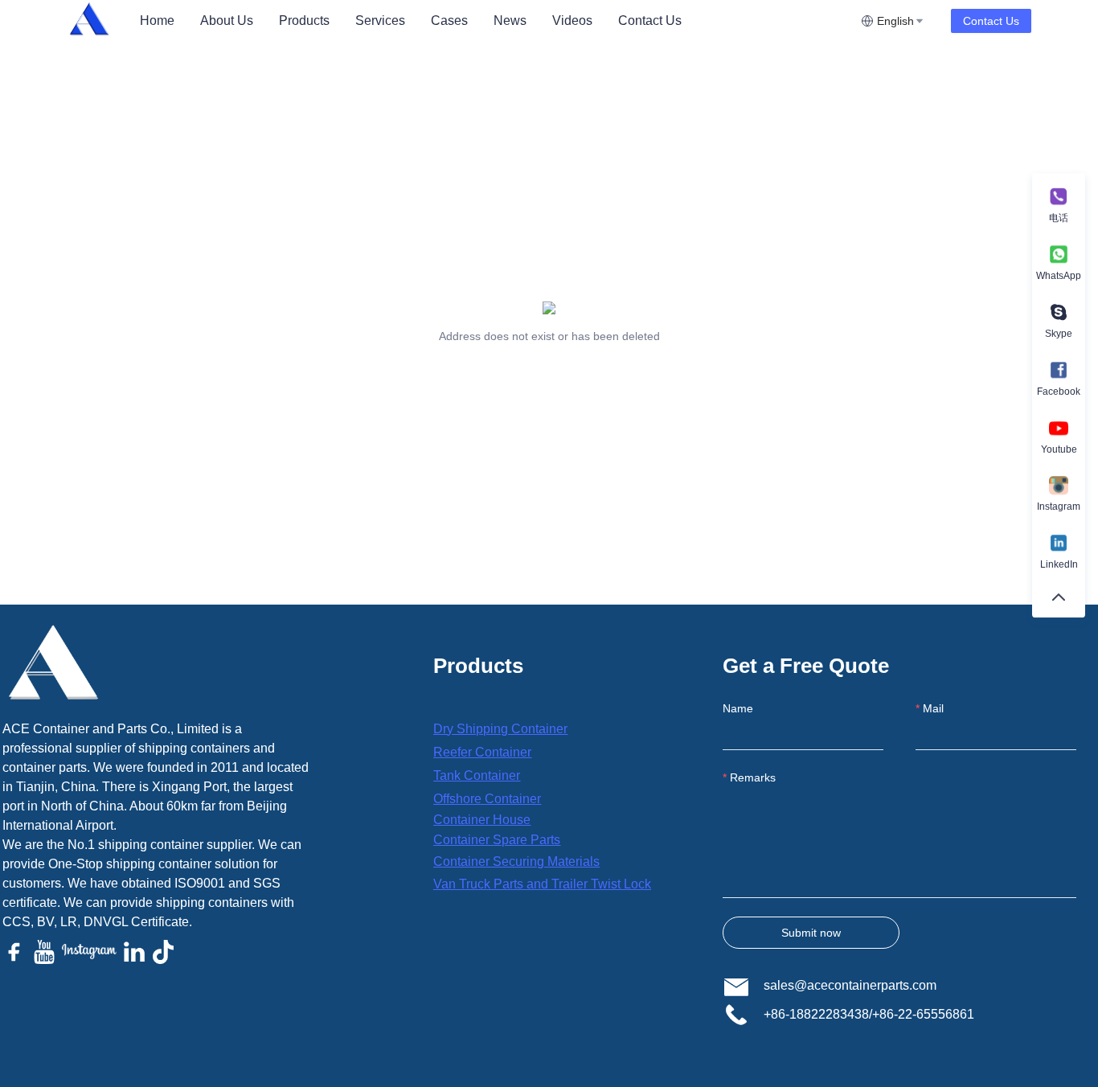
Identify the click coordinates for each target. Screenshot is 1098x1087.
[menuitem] (157, 21)
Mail (933, 708)
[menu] (494, 20)
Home (157, 20)
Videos (572, 20)
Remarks (753, 777)
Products (304, 20)
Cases (449, 20)
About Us (226, 20)
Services (380, 20)
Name (738, 708)
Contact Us (650, 20)
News (510, 20)
